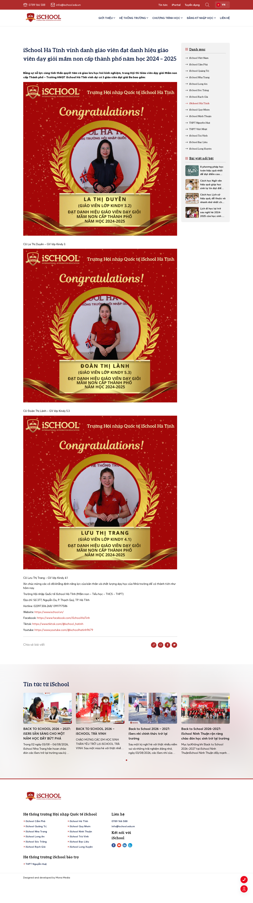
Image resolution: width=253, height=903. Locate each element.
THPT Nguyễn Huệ (36, 864)
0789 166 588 (120, 821)
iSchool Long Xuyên (81, 846)
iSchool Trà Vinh (79, 836)
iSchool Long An (34, 836)
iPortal (176, 5)
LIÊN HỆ (225, 18)
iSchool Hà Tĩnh (79, 821)
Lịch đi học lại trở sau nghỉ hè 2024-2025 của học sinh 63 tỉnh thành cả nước (212, 212)
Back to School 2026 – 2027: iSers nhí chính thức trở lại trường (96, 733)
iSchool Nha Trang (36, 831)
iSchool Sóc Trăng (36, 841)
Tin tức (163, 5)
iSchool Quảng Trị (35, 826)
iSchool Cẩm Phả (35, 821)
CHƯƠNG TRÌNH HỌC (166, 18)
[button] (123, 760)
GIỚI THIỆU (105, 18)
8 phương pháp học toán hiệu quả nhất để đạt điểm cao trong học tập (211, 170)
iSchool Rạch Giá (35, 846)
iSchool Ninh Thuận (81, 831)
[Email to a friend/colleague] (160, 645)
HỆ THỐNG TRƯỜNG (132, 18)
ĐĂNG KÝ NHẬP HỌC (200, 18)
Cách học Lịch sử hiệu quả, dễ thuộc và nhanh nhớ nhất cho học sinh (212, 198)
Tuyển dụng (192, 5)
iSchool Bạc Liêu (79, 841)
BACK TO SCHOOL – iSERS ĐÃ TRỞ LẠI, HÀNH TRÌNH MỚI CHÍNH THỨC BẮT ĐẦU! (204, 733)
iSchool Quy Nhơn (80, 826)
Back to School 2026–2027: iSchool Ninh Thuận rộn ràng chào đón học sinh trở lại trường (153, 733)
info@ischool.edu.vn (123, 826)
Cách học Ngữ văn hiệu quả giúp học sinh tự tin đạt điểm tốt (211, 184)
